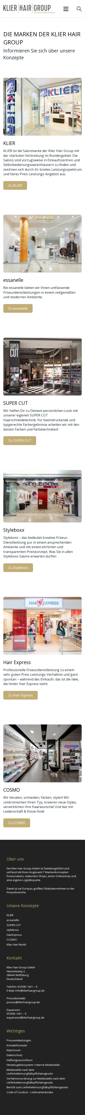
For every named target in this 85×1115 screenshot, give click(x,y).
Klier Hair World (16, 944)
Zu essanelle (18, 308)
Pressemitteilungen (19, 1040)
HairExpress (14, 935)
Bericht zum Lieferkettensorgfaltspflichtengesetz (37, 1087)
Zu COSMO (16, 822)
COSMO (12, 939)
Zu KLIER (15, 185)
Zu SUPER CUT (19, 440)
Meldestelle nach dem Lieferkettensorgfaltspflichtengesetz (30, 1072)
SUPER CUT (14, 925)
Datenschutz (14, 1055)
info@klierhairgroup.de (30, 990)
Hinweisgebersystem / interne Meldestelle (33, 1065)
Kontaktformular (17, 1045)
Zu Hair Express (20, 695)
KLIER (10, 915)
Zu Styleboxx (18, 567)
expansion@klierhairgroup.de (25, 1017)
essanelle (13, 920)
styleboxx (13, 930)
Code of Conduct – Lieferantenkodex (30, 1092)
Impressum (14, 1050)
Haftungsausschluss (20, 1060)
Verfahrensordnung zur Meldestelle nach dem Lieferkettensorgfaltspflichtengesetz (36, 1080)
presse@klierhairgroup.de (23, 1002)
